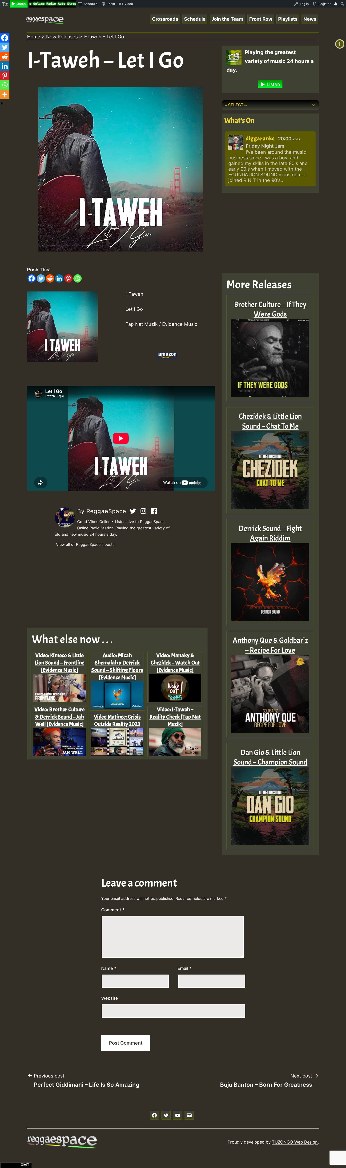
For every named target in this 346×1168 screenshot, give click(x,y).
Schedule (194, 19)
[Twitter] (41, 278)
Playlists (288, 19)
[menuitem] (5, 4)
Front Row (260, 19)
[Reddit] (50, 278)
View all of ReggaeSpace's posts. (85, 544)
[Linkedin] (59, 278)
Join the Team (227, 19)
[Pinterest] (68, 278)
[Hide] (2, 103)
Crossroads (165, 19)
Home (33, 36)
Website (109, 998)
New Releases (62, 36)
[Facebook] (32, 278)
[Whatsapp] (77, 278)
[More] (4, 94)
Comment (113, 909)
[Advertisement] (121, 588)
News (309, 19)
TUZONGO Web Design (295, 1142)
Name (108, 968)
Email (184, 968)
